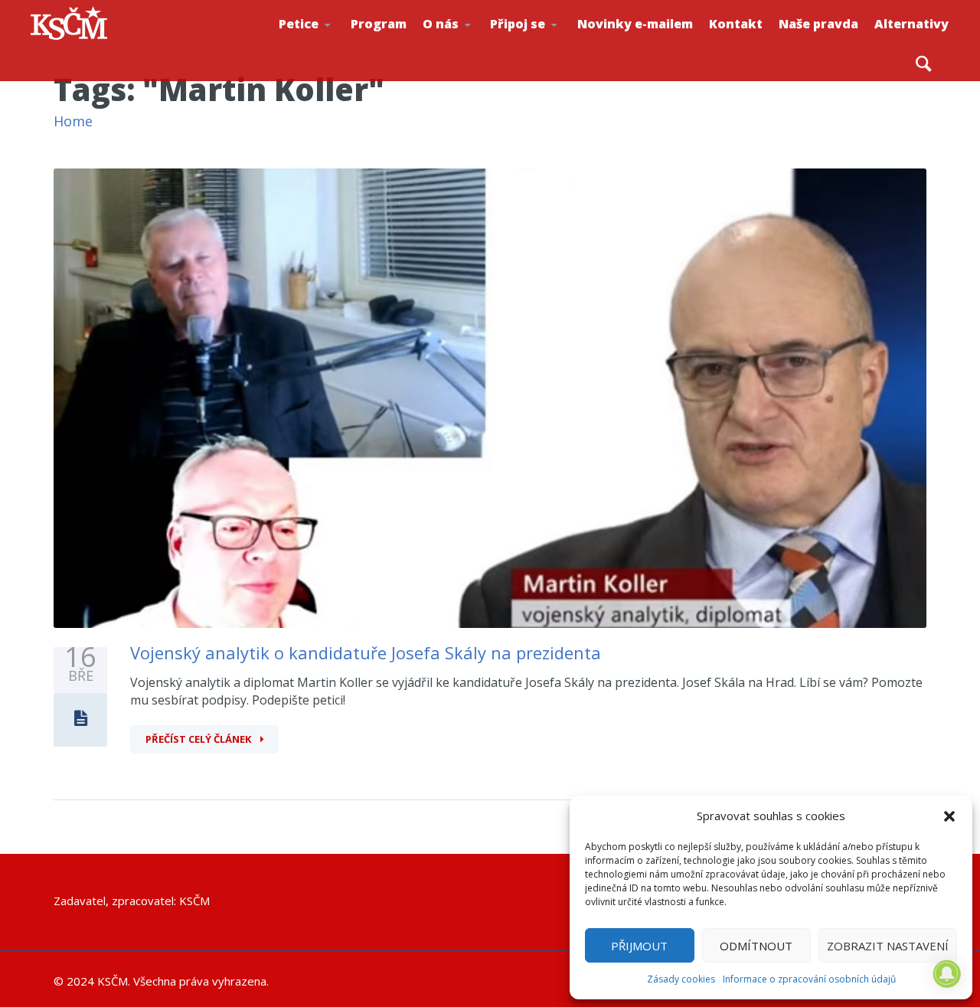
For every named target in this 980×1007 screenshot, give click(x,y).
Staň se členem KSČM (541, 46)
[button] (949, 816)
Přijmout (639, 945)
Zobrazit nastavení (888, 945)
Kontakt (736, 23)
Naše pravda (818, 23)
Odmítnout (756, 945)
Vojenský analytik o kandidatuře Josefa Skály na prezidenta (365, 652)
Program (379, 23)
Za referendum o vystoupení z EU (330, 42)
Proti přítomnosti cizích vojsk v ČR (326, 41)
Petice (298, 23)
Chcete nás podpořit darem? (472, 42)
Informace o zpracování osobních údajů (809, 979)
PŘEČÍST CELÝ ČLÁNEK (199, 739)
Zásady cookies (681, 979)
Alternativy (911, 23)
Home (73, 121)
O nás (441, 23)
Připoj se (517, 23)
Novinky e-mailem (635, 23)
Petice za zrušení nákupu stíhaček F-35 (334, 46)
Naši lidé (475, 45)
